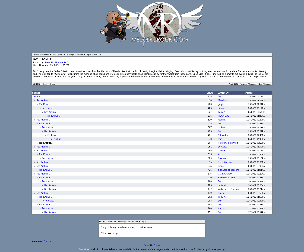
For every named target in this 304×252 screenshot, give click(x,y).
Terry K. (222, 112)
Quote (52, 84)
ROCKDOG (224, 116)
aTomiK (222, 150)
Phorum (157, 245)
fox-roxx (222, 158)
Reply (45, 84)
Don (220, 96)
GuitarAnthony (225, 173)
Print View (97, 55)
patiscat (222, 185)
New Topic (70, 55)
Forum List (44, 55)
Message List (57, 55)
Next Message (264, 84)
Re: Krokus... (43, 100)
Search (80, 55)
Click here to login (110, 233)
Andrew (48, 241)
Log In (88, 55)
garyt (220, 104)
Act (219, 154)
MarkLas (222, 100)
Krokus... (38, 96)
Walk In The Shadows (229, 189)
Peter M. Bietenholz (56, 62)
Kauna (221, 193)
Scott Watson (225, 162)
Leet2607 (222, 146)
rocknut (222, 119)
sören (221, 108)
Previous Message (248, 84)
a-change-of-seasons (228, 170)
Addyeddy (223, 135)
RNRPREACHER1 (227, 177)
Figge (221, 166)
